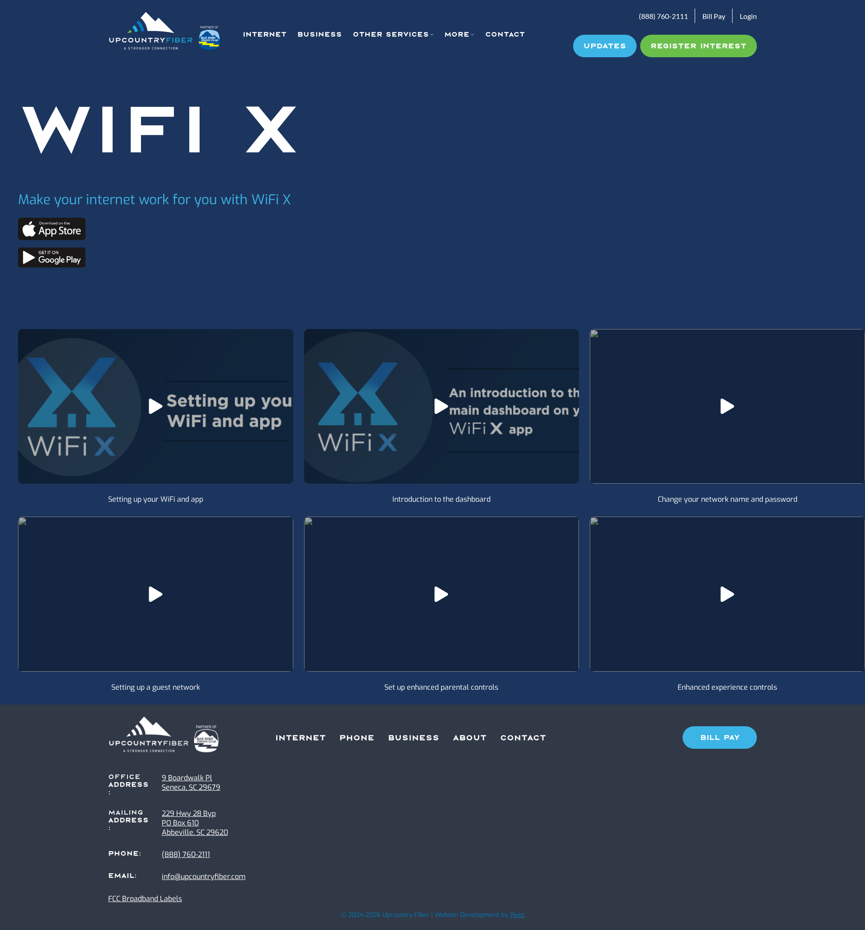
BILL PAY (720, 737)
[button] (155, 406)
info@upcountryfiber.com (204, 876)
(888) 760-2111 (663, 16)
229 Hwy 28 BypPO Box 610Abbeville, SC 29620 (195, 823)
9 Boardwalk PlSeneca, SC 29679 (191, 782)
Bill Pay (713, 16)
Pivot (517, 915)
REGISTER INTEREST (699, 46)
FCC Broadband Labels (145, 898)
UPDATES (604, 46)
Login (748, 16)
